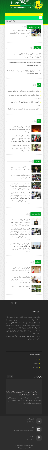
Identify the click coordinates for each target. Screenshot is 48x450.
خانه (37, 359)
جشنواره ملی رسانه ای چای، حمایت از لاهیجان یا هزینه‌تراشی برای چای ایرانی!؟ (20, 280)
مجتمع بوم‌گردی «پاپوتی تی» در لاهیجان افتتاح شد (20, 176)
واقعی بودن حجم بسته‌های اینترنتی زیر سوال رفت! (23, 109)
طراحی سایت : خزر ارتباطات (24, 448)
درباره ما (36, 363)
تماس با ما (36, 367)
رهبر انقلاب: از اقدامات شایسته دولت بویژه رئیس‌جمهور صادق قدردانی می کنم (21, 148)
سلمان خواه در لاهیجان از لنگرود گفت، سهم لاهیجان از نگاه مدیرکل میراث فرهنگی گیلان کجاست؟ (20, 186)
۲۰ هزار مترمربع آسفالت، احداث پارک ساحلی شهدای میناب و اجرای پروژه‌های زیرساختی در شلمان (20, 222)
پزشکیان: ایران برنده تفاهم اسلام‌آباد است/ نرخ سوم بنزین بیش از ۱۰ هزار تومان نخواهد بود (20, 139)
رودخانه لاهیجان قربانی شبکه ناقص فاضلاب (21, 287)
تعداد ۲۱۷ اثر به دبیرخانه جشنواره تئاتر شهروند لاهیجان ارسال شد (20, 168)
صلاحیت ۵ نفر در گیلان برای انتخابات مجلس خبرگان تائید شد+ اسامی (19, 33)
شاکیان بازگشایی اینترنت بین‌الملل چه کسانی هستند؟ (23, 91)
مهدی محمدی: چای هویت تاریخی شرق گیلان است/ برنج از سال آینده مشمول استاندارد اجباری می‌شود (20, 247)
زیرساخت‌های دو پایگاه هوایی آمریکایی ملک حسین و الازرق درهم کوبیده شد (19, 129)
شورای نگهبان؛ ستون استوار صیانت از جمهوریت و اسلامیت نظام (21, 270)
